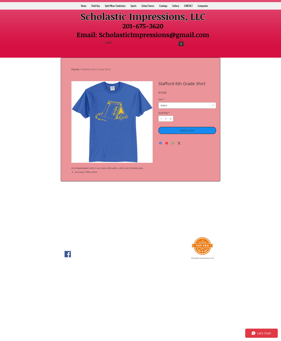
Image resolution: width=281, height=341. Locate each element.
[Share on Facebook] (160, 143)
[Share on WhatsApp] (173, 143)
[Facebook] (68, 254)
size (161, 99)
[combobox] (187, 105)
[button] (181, 42)
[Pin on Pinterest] (167, 143)
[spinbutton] (166, 118)
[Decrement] (161, 118)
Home (75, 69)
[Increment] (171, 118)
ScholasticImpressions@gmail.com (154, 34)
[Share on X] (179, 143)
